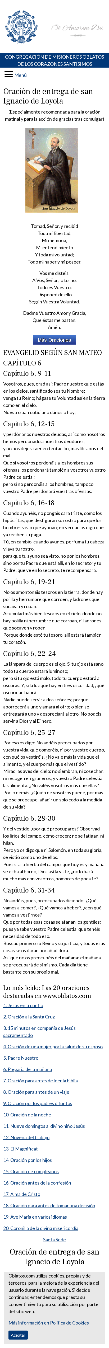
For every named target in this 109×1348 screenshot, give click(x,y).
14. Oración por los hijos (27, 1160)
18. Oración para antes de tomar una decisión (49, 1205)
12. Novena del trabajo (26, 1137)
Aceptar (18, 1334)
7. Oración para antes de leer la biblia (40, 1080)
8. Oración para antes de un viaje (36, 1092)
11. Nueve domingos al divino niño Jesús (44, 1126)
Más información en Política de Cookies (48, 1323)
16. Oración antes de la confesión (37, 1183)
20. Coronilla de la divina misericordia (40, 1228)
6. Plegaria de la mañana (27, 1069)
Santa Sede (54, 1239)
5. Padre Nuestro (20, 1058)
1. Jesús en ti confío (23, 1005)
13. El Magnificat (20, 1149)
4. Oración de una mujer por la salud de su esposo (53, 1046)
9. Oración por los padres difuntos (37, 1103)
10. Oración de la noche (27, 1114)
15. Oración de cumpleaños (31, 1171)
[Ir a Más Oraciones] (54, 340)
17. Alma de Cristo (21, 1194)
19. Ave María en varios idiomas (35, 1217)
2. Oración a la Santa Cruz (29, 1017)
